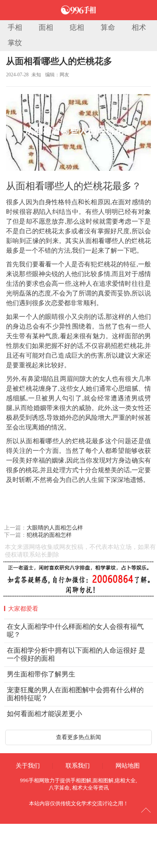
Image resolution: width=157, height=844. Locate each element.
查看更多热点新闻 (78, 737)
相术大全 (82, 788)
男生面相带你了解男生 (41, 674)
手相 (15, 27)
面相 (46, 27)
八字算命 (59, 788)
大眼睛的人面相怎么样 (55, 528)
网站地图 (128, 765)
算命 (108, 27)
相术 (139, 27)
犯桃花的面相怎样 (49, 535)
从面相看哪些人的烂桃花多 (59, 61)
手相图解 (80, 780)
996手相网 (32, 780)
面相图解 (103, 780)
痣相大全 (125, 780)
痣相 (77, 27)
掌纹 (15, 43)
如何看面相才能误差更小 (44, 714)
